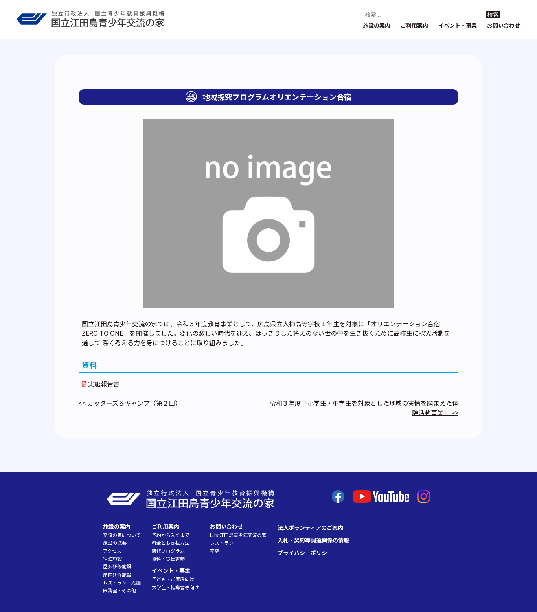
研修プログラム (168, 550)
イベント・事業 (457, 25)
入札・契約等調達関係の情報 (313, 540)
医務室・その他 (119, 590)
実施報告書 (104, 383)
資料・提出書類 (168, 558)
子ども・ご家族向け (173, 578)
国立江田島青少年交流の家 (238, 534)
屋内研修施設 (117, 574)
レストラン (222, 542)
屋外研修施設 (117, 566)
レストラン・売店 (122, 582)
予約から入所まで (170, 534)
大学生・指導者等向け (175, 587)
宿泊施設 (112, 558)
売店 (214, 550)
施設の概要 (115, 542)
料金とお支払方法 (170, 542)
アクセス (112, 550)
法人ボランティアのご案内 (310, 527)
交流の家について (122, 534)
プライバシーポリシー (305, 553)
